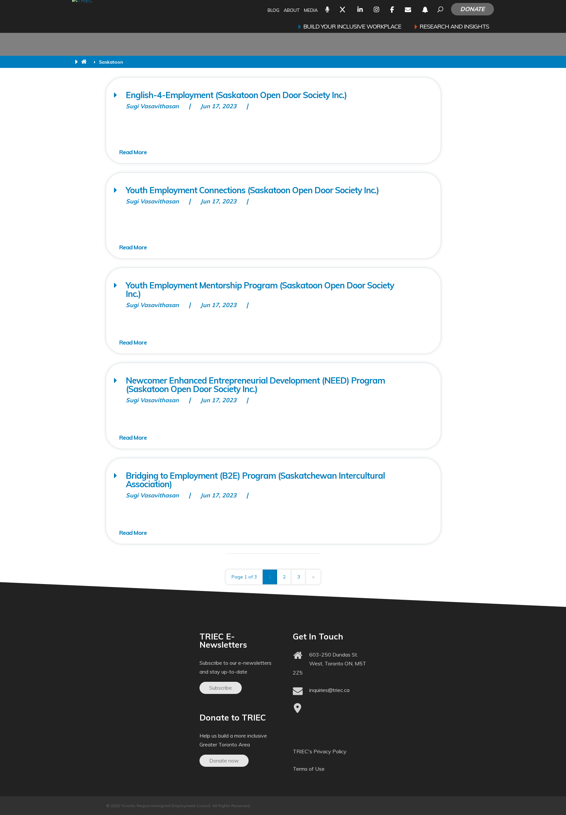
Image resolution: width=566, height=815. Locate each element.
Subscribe (220, 687)
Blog (273, 10)
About (292, 10)
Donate (472, 9)
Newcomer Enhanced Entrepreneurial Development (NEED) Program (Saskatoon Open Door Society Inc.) (255, 384)
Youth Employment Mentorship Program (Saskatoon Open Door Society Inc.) (260, 289)
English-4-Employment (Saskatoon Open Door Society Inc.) (236, 95)
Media (311, 10)
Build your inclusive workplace (352, 27)
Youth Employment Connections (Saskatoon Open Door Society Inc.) (252, 190)
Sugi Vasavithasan (152, 106)
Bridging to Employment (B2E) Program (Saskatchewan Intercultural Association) (255, 480)
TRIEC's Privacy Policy (320, 751)
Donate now (224, 760)
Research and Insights (454, 27)
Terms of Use (309, 768)
